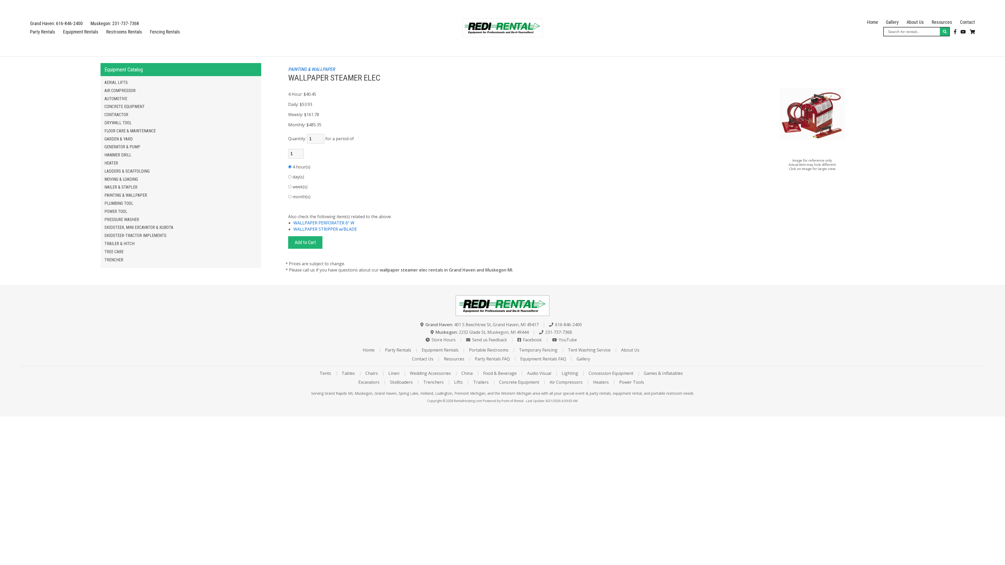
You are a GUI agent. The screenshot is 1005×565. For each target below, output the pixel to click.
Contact (967, 22)
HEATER (111, 163)
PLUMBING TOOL (118, 203)
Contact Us (422, 359)
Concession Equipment (611, 373)
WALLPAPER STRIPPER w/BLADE (325, 229)
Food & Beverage (500, 373)
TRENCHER (113, 259)
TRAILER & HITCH (119, 243)
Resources (942, 22)
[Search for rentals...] (944, 31)
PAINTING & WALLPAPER (125, 195)
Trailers (481, 382)
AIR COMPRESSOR (120, 90)
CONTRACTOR (116, 114)
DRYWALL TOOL (118, 122)
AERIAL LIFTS (116, 82)
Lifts (458, 382)
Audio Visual (539, 373)
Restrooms (124, 32)
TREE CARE (114, 251)
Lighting (570, 373)
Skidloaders (401, 382)
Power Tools (631, 382)
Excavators (368, 382)
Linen (393, 373)
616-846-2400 (568, 324)
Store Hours (443, 340)
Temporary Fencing (538, 350)
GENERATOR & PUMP (122, 146)
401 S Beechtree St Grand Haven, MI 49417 (482, 324)
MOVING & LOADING (121, 179)
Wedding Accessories (430, 373)
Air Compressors (566, 382)
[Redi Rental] (502, 35)
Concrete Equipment (519, 382)
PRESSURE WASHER (121, 219)
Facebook (532, 340)
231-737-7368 (558, 332)
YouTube (567, 340)
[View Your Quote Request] (972, 32)
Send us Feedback (489, 340)
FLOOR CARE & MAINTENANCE (130, 130)
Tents (325, 373)
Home (872, 22)
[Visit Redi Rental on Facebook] (955, 32)
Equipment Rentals (80, 32)
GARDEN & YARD (118, 139)
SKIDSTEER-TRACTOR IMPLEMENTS (135, 235)
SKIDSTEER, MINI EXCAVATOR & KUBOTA (138, 227)
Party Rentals (42, 32)
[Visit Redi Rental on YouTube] (963, 32)
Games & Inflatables (663, 373)
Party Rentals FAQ (492, 359)
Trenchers (433, 382)
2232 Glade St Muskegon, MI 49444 (482, 332)
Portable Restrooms (489, 350)
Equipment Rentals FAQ (543, 359)
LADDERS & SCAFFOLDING (127, 171)
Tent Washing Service (589, 350)
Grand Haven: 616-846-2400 (56, 23)
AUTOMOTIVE (115, 98)
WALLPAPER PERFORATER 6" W (323, 223)
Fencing (165, 32)
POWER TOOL (115, 211)
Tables (348, 373)
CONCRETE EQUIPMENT (124, 106)
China (467, 373)
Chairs (371, 373)
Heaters (601, 382)
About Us (915, 22)
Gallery (892, 22)
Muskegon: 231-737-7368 (115, 23)
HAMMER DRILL (117, 154)
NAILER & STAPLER (120, 187)
